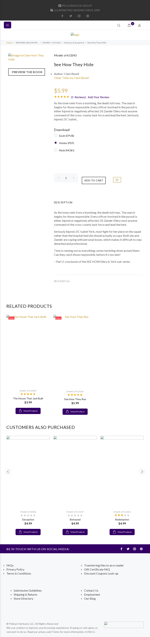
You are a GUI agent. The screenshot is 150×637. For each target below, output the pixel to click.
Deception (28, 519)
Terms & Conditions (18, 573)
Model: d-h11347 (75, 511)
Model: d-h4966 (28, 511)
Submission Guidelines (28, 590)
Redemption (122, 519)
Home (9, 42)
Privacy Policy (15, 569)
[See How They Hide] (29, 57)
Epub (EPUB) (66, 135)
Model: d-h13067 (28, 390)
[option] (28, 360)
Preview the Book (26, 72)
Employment (92, 594)
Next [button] (141, 471)
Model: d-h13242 (75, 391)
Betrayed (75, 519)
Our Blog (90, 598)
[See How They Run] (75, 351)
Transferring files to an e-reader (104, 565)
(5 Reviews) (78, 97)
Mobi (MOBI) (66, 150)
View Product (30, 410)
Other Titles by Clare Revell (71, 78)
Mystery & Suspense (74, 42)
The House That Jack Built (28, 398)
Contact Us (91, 590)
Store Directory (23, 598)
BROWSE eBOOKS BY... (27, 42)
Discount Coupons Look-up (101, 573)
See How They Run (75, 399)
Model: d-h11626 (122, 511)
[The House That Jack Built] (28, 350)
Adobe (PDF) (66, 143)
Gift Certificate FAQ (97, 569)
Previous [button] (8, 471)
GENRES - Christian (51, 42)
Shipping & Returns (25, 594)
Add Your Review (98, 97)
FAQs (10, 565)
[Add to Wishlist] (117, 179)
